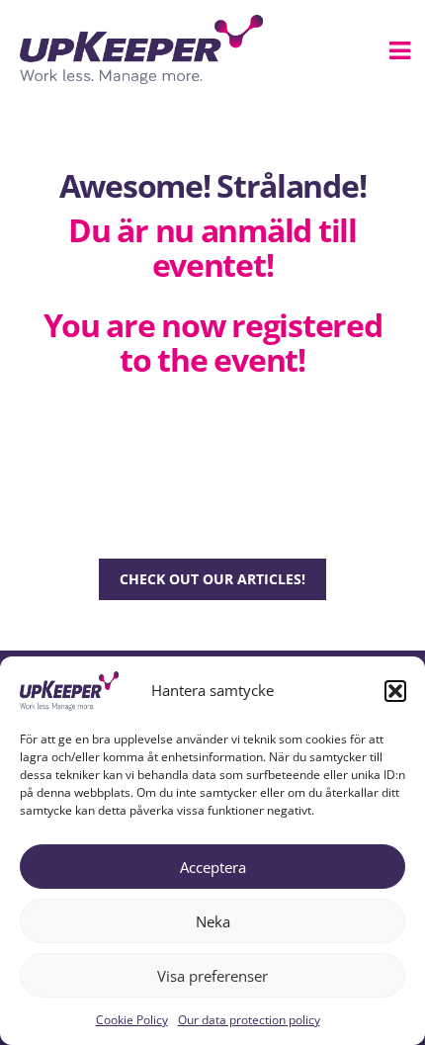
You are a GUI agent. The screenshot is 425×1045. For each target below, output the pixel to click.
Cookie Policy (132, 1019)
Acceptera (213, 867)
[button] (395, 691)
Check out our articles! (212, 578)
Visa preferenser (212, 976)
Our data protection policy (249, 1019)
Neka (213, 921)
